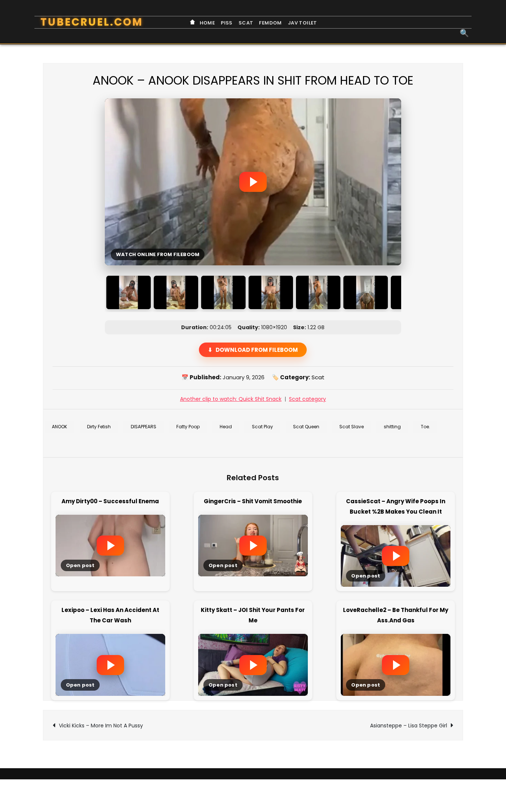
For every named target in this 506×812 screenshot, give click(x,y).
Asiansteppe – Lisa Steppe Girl (408, 725)
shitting (392, 426)
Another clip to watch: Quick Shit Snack (231, 399)
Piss (227, 22)
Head (226, 426)
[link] (110, 543)
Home (206, 22)
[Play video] (253, 182)
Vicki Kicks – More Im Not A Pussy (101, 725)
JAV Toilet (302, 22)
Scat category (307, 399)
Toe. (425, 426)
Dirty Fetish (99, 426)
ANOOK (59, 426)
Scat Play (262, 426)
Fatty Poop (188, 426)
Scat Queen (306, 426)
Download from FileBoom (257, 350)
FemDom (270, 22)
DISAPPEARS (143, 426)
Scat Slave (351, 426)
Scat (246, 22)
